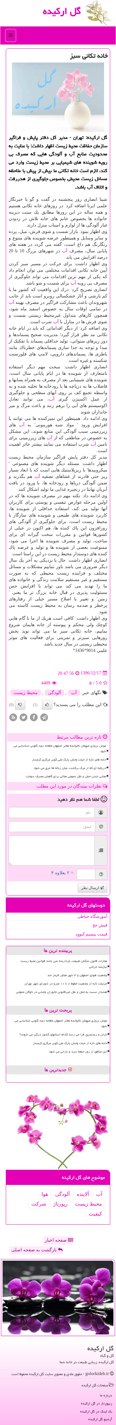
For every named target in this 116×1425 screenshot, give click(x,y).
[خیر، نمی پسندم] (20, 705)
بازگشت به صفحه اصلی (34, 1249)
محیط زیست (26, 692)
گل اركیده (62, 11)
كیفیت (95, 1214)
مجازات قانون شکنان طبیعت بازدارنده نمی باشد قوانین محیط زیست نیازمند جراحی (63, 964)
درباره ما (106, 1395)
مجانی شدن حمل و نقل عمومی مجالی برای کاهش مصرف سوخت (66, 776)
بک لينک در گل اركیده (96, 1411)
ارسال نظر (90, 888)
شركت (38, 1204)
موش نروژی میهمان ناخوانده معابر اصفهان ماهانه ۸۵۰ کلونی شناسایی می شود (60, 748)
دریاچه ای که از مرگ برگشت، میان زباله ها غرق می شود (70, 768)
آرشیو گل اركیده (100, 1419)
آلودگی (54, 692)
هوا (45, 1194)
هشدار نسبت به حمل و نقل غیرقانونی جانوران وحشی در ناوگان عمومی (61, 992)
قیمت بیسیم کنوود (91, 934)
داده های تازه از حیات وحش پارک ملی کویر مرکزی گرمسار (69, 759)
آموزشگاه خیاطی (92, 916)
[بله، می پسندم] (47, 705)
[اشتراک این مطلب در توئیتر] (23, 716)
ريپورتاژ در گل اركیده (96, 1403)
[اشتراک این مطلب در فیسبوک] (33, 716)
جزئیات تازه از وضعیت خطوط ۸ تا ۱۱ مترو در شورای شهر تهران (65, 983)
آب (64, 250)
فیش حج (99, 925)
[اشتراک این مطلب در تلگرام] (44, 716)
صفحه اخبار (56, 1240)
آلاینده (83, 1194)
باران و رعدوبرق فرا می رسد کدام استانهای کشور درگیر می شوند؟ (63, 1034)
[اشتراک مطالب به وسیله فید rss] (13, 716)
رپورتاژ (60, 1204)
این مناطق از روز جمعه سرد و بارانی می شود (78, 1051)
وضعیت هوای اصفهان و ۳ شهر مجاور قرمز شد (77, 975)
